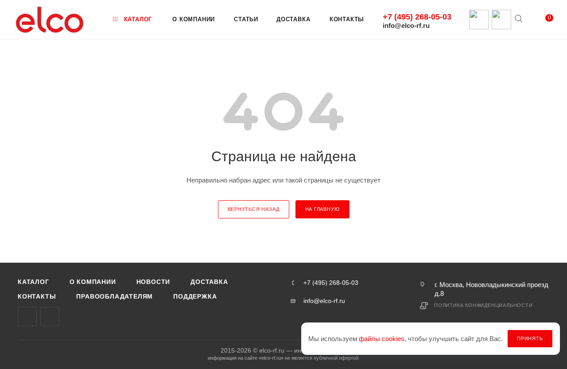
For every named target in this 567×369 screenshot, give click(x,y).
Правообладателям (114, 296)
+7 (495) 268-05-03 (417, 16)
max (27, 316)
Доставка (209, 281)
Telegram (49, 316)
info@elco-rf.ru (406, 25)
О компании (93, 281)
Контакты (37, 296)
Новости (153, 281)
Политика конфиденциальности (483, 305)
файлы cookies (381, 338)
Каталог (33, 281)
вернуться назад (254, 209)
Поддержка (195, 296)
